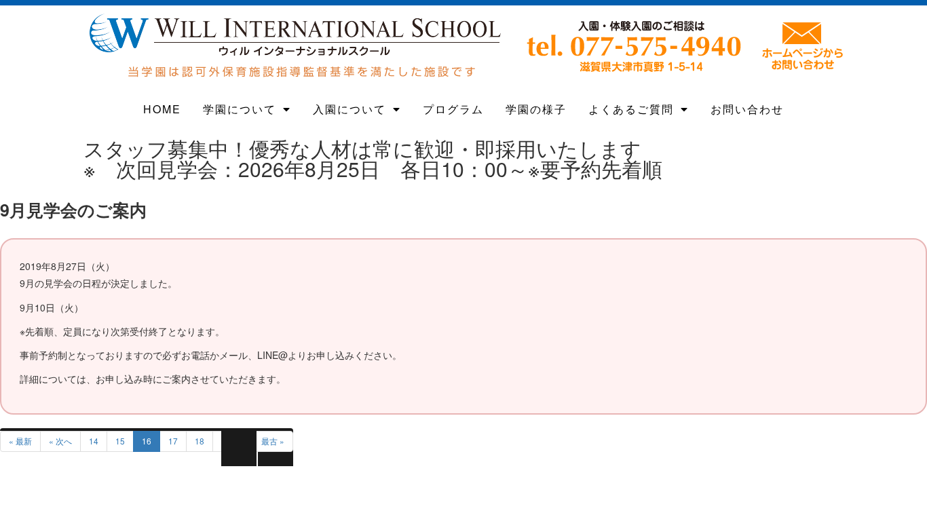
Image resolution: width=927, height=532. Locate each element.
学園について (239, 109)
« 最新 (20, 440)
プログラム (453, 109)
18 (199, 440)
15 (120, 440)
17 (173, 440)
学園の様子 (536, 109)
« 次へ (60, 440)
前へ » (232, 440)
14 (93, 440)
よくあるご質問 (631, 109)
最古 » (272, 440)
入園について (349, 109)
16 (146, 440)
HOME (162, 109)
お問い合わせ (747, 109)
